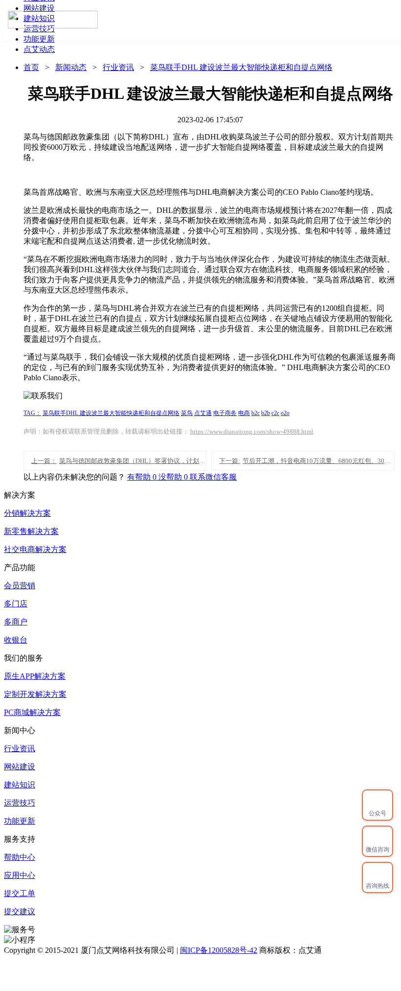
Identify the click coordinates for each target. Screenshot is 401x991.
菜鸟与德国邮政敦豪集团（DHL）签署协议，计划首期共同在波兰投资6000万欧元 (118, 460)
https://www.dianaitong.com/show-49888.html (251, 431)
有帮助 (142, 477)
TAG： (32, 413)
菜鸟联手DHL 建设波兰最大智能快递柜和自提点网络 (241, 67)
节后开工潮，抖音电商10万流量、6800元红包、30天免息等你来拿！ (306, 460)
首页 (192, 19)
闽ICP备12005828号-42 (218, 950)
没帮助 (174, 477)
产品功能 (237, 19)
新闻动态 (71, 67)
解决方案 (342, 19)
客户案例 (290, 19)
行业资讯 (118, 67)
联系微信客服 (213, 477)
